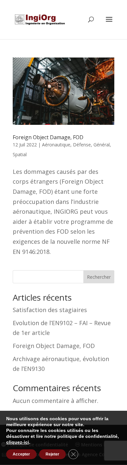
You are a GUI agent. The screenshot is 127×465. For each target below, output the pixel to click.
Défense (82, 144)
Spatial (20, 154)
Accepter (21, 454)
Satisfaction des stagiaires (50, 310)
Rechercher (99, 277)
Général (101, 144)
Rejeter (52, 454)
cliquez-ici (17, 442)
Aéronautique (56, 144)
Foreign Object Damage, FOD (48, 137)
